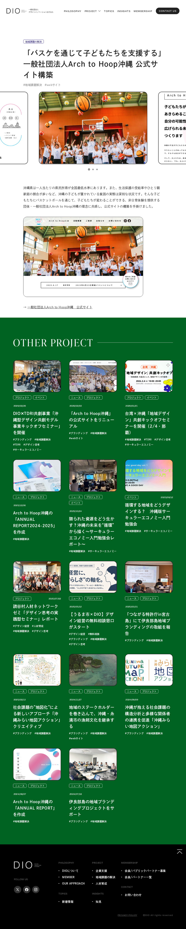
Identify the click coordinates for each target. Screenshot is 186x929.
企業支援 (101, 870)
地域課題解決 (33, 85)
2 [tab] (93, 169)
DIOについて (70, 870)
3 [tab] (97, 169)
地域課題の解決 (105, 877)
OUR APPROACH (73, 883)
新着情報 (67, 901)
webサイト (54, 85)
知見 (98, 901)
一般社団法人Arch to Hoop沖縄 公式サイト (59, 307)
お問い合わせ (133, 895)
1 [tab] (89, 169)
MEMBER (68, 877)
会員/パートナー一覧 (138, 877)
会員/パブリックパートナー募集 (145, 870)
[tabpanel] (93, 128)
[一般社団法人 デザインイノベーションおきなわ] (17, 11)
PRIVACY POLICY (127, 915)
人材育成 (101, 883)
